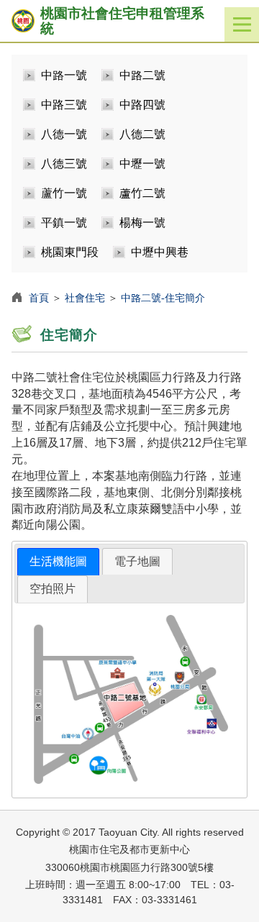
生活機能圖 (58, 561)
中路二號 (142, 75)
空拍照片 (52, 589)
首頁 (39, 297)
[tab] (58, 562)
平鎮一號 (64, 222)
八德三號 (64, 164)
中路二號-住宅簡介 (163, 297)
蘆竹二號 (142, 193)
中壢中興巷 (159, 252)
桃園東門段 (70, 252)
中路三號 (64, 105)
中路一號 (64, 75)
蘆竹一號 (64, 193)
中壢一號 (142, 164)
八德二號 (142, 134)
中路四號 (142, 105)
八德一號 (64, 134)
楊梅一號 (142, 222)
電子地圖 (137, 561)
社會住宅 (85, 297)
